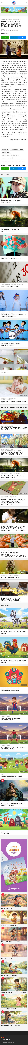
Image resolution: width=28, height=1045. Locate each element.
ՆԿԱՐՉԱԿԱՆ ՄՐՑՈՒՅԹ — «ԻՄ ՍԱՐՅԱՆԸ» (14, 429)
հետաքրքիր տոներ (6, 158)
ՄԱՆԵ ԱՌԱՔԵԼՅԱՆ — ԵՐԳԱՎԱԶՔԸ (12, 942)
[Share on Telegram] (14, 37)
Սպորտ (8, 716)
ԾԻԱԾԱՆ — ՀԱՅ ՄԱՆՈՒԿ (9, 975)
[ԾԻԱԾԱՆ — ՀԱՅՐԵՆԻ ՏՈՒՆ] (14, 917)
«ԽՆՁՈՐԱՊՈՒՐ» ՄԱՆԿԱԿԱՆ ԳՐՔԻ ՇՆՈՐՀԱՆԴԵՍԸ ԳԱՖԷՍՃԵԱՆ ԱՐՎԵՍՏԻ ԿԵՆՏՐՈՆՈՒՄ (13, 502)
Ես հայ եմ (3, 312)
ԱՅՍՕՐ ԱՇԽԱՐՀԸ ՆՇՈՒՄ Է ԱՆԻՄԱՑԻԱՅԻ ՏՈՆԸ (10, 230)
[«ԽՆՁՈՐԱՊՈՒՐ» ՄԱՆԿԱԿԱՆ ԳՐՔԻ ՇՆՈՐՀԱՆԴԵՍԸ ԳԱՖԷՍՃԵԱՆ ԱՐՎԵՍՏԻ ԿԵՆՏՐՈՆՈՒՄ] (14, 488)
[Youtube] (7, 1039)
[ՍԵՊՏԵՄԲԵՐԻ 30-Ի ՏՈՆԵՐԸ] (14, 272)
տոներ (23, 161)
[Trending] (2, 780)
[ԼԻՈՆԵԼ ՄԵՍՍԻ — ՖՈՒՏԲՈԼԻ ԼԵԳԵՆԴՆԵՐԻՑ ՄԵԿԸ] (14, 704)
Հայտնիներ (3, 716)
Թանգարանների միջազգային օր (11, 155)
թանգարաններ (6, 152)
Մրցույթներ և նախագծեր (7, 426)
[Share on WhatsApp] (5, 37)
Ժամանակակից (13, 496)
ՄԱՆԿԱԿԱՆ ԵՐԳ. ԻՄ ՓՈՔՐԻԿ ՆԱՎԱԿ (13, 992)
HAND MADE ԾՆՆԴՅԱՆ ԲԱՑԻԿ (11, 259)
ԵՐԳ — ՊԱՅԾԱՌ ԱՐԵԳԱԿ (9, 1009)
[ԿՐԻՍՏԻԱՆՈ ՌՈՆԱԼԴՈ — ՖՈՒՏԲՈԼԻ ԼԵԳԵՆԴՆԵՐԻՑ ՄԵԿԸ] (14, 733)
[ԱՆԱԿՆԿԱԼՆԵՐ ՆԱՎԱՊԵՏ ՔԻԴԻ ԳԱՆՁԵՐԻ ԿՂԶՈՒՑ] (14, 441)
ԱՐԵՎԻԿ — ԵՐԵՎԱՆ (7, 958)
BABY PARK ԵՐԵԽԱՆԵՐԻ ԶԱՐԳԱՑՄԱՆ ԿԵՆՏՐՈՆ (11, 600)
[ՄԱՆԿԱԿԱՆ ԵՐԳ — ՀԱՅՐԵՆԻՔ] (14, 1017)
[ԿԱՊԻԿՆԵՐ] (14, 819)
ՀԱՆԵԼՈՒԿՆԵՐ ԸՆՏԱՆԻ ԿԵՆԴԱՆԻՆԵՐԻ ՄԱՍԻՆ (14, 661)
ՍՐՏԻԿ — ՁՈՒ (5, 372)
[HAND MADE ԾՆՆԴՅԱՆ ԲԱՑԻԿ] (14, 245)
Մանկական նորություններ (11, 19)
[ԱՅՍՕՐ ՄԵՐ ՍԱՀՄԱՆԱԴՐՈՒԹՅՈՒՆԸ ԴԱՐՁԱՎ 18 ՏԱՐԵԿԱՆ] (14, 300)
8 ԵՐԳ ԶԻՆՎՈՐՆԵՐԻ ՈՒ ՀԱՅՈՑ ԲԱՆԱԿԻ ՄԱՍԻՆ (11, 201)
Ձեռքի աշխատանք (5, 257)
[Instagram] (4, 1039)
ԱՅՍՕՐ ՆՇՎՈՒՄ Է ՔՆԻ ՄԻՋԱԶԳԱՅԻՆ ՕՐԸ (13, 401)
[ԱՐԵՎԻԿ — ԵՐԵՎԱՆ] (14, 950)
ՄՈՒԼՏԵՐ (23, 473)
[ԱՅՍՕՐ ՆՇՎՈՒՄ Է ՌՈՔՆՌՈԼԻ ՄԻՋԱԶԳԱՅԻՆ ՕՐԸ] (14, 330)
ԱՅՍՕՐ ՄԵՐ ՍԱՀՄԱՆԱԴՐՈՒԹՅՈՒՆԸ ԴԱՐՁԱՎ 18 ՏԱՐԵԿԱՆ (13, 315)
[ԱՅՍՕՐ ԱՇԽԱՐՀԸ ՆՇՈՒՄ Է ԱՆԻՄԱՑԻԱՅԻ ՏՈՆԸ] (14, 216)
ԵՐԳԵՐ (2, 199)
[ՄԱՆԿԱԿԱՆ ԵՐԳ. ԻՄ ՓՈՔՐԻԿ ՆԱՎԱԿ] (14, 984)
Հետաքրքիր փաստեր (5, 284)
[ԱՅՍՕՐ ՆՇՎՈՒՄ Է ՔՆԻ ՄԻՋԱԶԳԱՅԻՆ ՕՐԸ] (14, 386)
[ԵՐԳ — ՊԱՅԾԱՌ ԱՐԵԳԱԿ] (14, 1001)
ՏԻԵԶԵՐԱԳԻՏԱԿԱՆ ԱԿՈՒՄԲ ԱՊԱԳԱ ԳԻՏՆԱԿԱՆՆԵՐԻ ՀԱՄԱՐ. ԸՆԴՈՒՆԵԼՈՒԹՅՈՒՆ (13, 528)
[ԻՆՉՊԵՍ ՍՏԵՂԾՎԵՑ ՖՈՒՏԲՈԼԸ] (14, 762)
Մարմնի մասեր (4, 689)
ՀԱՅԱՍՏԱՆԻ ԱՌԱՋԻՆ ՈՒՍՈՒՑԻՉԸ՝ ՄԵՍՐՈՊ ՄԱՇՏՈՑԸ (13, 804)
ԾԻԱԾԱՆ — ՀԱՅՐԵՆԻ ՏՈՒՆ (10, 925)
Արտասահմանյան (5, 496)
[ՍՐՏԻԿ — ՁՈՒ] (14, 359)
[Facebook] (1, 1039)
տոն (19, 161)
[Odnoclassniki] (9, 1039)
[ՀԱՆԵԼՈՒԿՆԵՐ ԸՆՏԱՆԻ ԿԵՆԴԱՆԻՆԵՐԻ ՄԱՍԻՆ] (14, 647)
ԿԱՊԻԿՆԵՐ (5, 834)
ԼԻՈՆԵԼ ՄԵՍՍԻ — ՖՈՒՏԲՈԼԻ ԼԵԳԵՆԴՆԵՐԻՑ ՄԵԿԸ (10, 719)
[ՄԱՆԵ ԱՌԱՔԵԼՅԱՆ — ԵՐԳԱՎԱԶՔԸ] (14, 934)
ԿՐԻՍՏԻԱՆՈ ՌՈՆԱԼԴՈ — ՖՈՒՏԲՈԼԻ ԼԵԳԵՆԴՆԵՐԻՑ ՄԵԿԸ (13, 748)
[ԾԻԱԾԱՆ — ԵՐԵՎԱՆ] (14, 900)
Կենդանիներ (4, 575)
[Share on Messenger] (22, 37)
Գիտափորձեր (4, 524)
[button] (2, 2)
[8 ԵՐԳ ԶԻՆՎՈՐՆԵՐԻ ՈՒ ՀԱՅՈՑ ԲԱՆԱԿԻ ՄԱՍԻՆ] (14, 187)
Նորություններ (17, 450)
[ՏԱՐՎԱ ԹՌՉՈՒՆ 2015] (14, 567)
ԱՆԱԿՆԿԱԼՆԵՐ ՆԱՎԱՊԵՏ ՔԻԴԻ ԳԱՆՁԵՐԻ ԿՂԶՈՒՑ (12, 453)
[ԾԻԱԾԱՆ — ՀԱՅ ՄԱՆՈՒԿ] (14, 967)
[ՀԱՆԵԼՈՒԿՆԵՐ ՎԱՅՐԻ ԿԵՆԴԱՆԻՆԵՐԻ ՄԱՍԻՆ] (14, 618)
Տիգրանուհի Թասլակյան (8, 161)
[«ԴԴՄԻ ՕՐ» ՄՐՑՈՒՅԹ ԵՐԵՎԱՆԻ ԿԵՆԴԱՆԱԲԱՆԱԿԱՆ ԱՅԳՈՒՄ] (14, 541)
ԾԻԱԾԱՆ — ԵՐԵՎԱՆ (7, 908)
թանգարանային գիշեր (17, 149)
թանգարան (5, 149)
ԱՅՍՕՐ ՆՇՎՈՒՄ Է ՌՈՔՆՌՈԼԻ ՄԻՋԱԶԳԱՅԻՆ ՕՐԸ (11, 344)
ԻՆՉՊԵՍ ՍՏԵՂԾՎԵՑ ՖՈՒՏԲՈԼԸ (11, 776)
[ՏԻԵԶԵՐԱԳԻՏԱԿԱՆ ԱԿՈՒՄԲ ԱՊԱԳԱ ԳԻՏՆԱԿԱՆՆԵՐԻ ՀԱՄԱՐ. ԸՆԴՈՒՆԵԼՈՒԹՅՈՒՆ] (14, 516)
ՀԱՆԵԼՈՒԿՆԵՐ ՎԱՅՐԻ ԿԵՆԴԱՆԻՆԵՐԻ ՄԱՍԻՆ (13, 632)
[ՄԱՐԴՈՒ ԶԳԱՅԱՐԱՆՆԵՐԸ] (14, 676)
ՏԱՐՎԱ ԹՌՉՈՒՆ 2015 (10, 577)
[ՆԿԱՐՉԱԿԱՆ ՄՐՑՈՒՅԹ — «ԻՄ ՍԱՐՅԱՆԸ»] (14, 417)
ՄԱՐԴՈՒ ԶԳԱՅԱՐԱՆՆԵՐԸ (10, 691)
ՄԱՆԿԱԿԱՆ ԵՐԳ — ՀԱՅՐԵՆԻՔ (11, 1025)
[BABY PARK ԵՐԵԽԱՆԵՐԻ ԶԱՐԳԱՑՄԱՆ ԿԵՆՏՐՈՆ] (14, 589)
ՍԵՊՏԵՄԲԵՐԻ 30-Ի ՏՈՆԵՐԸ (10, 286)
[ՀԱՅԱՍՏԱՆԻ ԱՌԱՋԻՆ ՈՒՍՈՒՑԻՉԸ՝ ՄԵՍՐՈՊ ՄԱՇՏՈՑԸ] (14, 790)
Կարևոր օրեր (9, 312)
